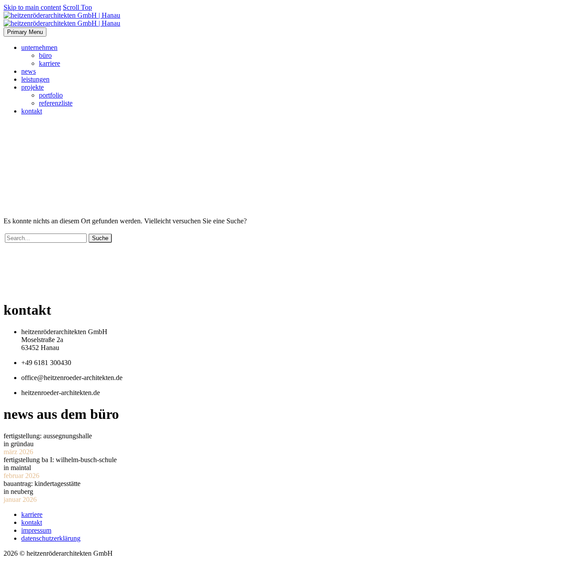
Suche (100, 238)
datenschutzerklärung (50, 538)
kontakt (31, 111)
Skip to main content (32, 7)
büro (45, 55)
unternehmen (39, 47)
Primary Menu (25, 32)
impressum (36, 530)
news (28, 71)
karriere (49, 63)
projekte (32, 87)
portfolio (51, 95)
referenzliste (56, 103)
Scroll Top (77, 7)
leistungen (35, 79)
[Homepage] (62, 19)
